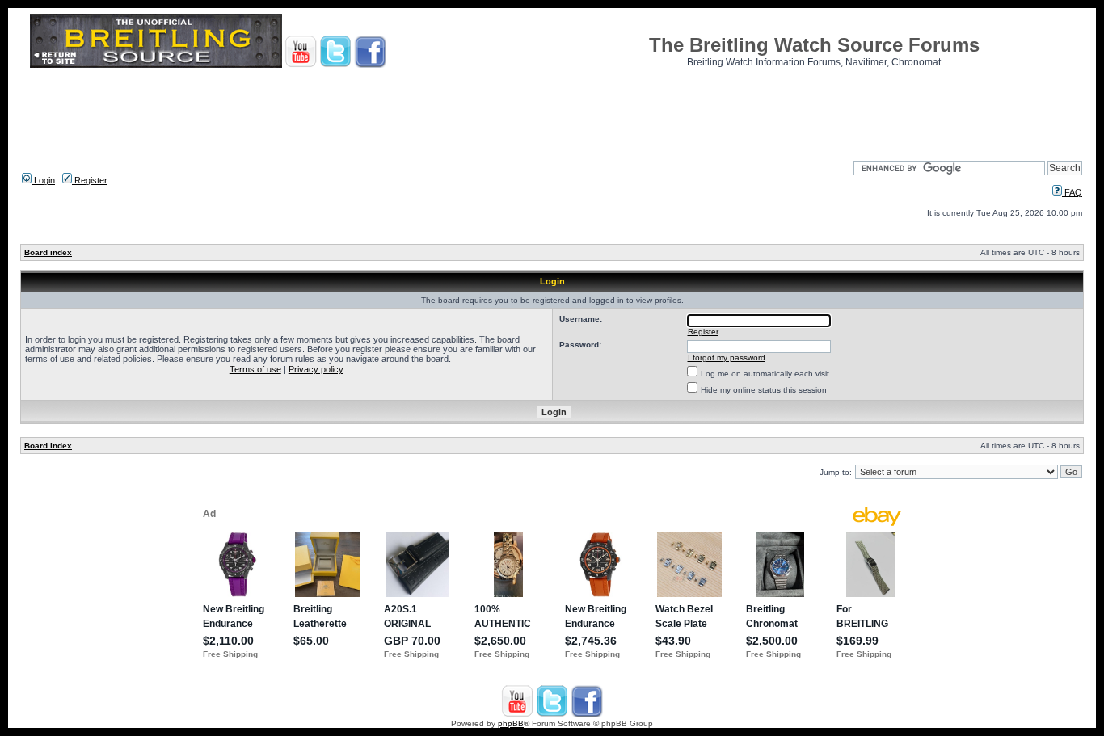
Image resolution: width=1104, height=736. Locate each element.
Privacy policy (316, 369)
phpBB (511, 723)
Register (89, 180)
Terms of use (255, 369)
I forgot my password (726, 357)
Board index (48, 252)
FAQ (1072, 192)
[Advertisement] (552, 109)
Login (43, 180)
